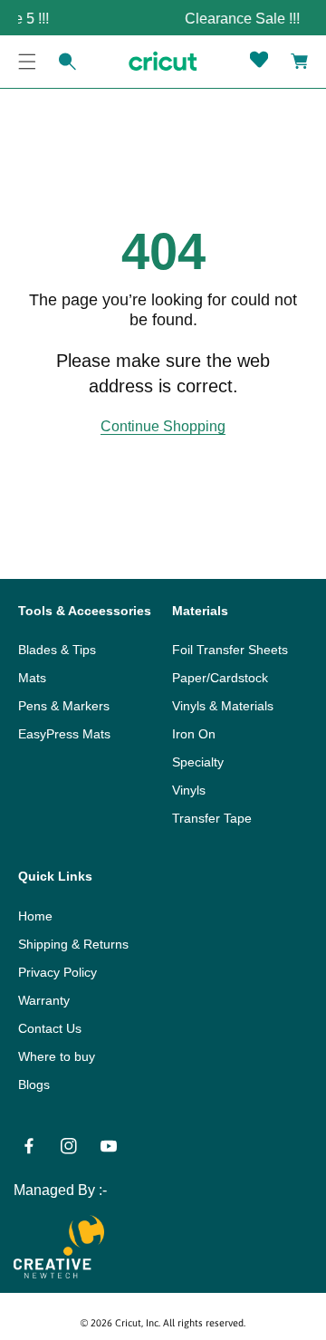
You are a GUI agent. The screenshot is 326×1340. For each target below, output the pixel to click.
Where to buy (56, 1056)
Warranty (44, 1000)
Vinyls (189, 790)
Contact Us (50, 1028)
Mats (32, 677)
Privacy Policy (57, 972)
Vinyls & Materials (222, 706)
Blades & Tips (57, 649)
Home (35, 916)
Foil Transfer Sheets (230, 649)
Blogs (34, 1084)
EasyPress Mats (64, 734)
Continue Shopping (163, 426)
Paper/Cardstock (220, 677)
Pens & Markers (64, 706)
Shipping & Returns (73, 944)
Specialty (198, 762)
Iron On (194, 734)
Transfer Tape (212, 818)
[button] (27, 62)
